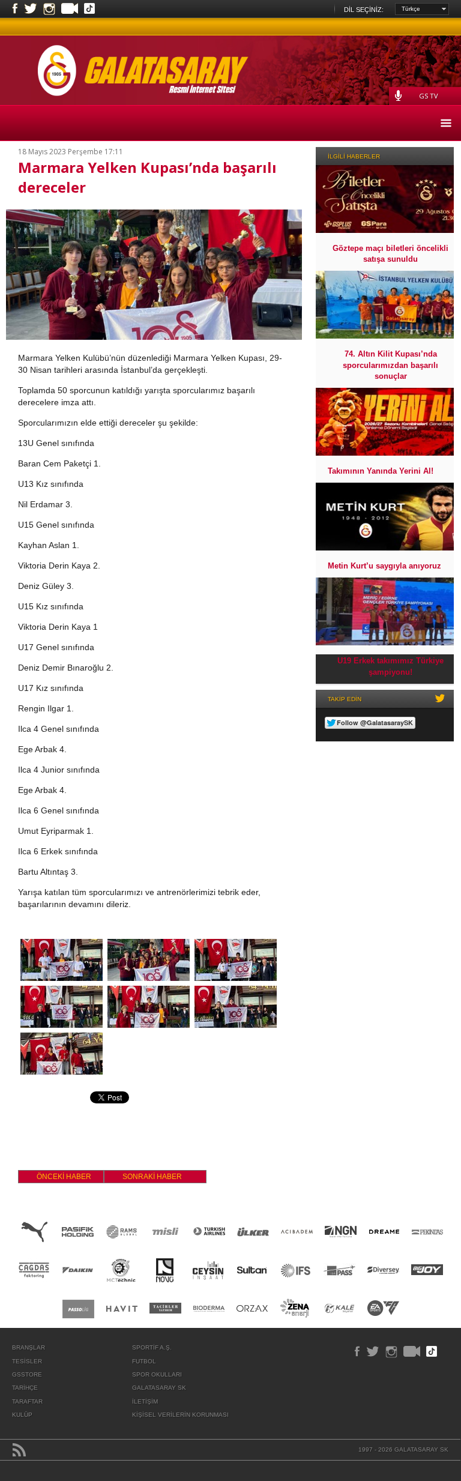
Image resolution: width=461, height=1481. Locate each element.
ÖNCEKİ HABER (64, 1176)
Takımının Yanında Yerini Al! (380, 470)
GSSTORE (27, 1374)
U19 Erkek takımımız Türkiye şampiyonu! (390, 666)
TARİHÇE (25, 1387)
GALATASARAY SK (159, 1387)
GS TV (428, 95)
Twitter (30, 9)
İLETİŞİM (145, 1401)
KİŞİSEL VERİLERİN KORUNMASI (180, 1414)
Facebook (15, 9)
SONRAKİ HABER (152, 1176)
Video (69, 9)
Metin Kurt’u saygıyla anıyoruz (384, 565)
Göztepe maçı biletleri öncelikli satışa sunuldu (390, 254)
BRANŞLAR (28, 1347)
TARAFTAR (27, 1401)
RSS (19, 1450)
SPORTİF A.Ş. (152, 1347)
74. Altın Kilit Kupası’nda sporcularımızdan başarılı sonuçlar (390, 364)
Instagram (49, 9)
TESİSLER (27, 1361)
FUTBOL (144, 1361)
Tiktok (89, 9)
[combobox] (422, 9)
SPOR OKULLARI (157, 1374)
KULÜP (22, 1414)
